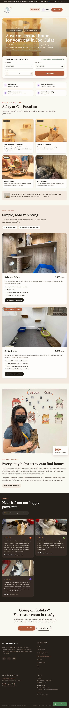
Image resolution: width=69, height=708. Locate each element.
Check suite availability (14, 374)
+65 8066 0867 (43, 695)
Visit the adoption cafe (11, 486)
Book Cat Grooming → (48, 705)
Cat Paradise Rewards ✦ (44, 656)
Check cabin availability (14, 300)
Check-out (38, 62)
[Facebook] (14, 658)
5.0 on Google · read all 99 (15, 513)
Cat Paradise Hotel (10, 643)
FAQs (38, 669)
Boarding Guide (41, 662)
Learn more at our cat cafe (57, 1)
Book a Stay (57, 10)
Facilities (39, 659)
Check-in (8, 62)
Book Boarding (41, 649)
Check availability (27, 628)
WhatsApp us (43, 628)
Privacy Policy (36, 705)
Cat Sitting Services (42, 653)
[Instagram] (4, 658)
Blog (38, 666)
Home (38, 646)
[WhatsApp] (9, 658)
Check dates (50, 73)
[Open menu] (65, 10)
